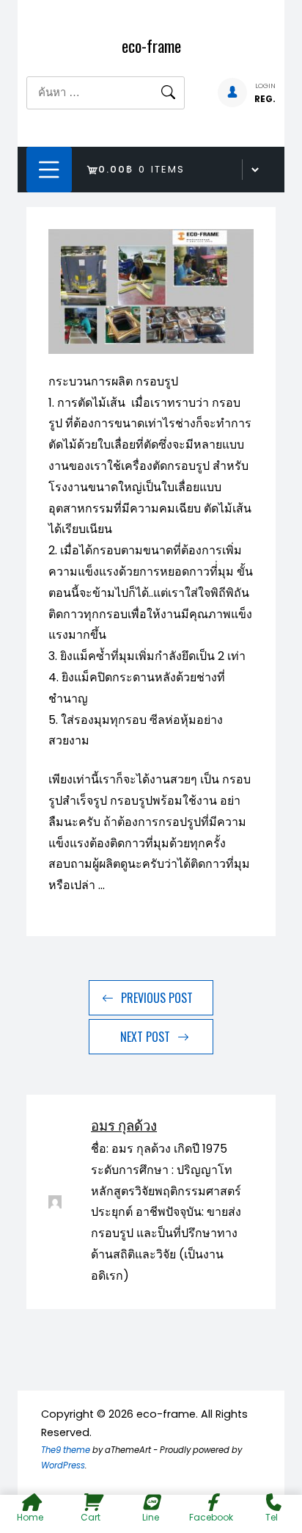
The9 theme (65, 1450)
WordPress (63, 1465)
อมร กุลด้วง (124, 1124)
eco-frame (151, 45)
